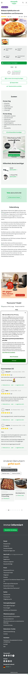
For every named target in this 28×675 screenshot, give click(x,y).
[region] (14, 337)
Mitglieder (6, 575)
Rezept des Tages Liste (9, 550)
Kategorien (6, 546)
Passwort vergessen (8, 561)
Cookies (5, 634)
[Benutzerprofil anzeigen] (9, 72)
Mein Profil (13, 554)
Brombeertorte (20, 493)
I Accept (14, 360)
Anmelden (6, 557)
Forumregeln (6, 608)
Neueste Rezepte (7, 548)
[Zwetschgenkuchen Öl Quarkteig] (7, 484)
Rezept (5, 541)
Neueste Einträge (7, 564)
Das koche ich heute (8, 586)
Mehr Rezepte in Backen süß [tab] (9, 470)
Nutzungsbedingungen (9, 605)
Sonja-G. (7, 409)
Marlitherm (6, 498)
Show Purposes (14, 356)
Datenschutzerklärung (9, 631)
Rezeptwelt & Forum (8, 570)
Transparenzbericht (8, 619)
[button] (2, 2)
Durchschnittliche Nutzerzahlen (11, 616)
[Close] (25, 312)
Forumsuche (6, 597)
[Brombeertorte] (21, 483)
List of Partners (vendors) (8, 352)
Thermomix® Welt (8, 572)
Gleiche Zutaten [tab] (16, 473)
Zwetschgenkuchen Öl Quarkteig (7, 495)
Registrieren (6, 559)
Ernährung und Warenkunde (10, 583)
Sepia (6, 390)
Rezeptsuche (6, 543)
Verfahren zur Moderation (10, 610)
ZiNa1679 (7, 371)
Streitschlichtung (7, 625)
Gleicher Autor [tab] (6, 473)
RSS (4, 646)
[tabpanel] (14, 494)
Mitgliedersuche (7, 599)
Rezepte (5, 577)
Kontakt (5, 644)
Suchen (5, 592)
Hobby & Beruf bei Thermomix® (11, 588)
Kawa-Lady (21, 495)
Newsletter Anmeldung (11, 530)
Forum (5, 567)
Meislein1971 (17, 71)
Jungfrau (7, 425)
